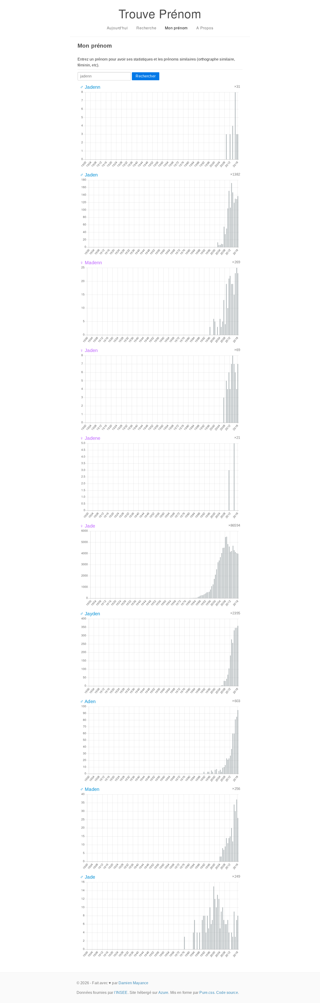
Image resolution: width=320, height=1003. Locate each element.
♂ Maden (89, 789)
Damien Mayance (133, 983)
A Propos (204, 28)
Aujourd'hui (117, 28)
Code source (227, 993)
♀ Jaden (89, 350)
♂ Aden (88, 701)
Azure (163, 993)
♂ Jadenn (90, 87)
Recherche (146, 28)
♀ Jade (87, 525)
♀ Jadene (90, 438)
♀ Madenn (91, 262)
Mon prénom (176, 28)
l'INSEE (120, 993)
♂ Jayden (90, 613)
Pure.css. (207, 993)
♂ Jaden (89, 174)
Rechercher (146, 76)
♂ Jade (87, 877)
